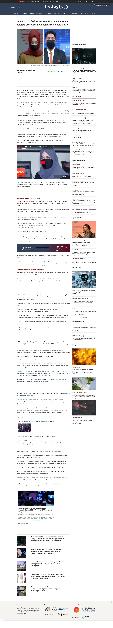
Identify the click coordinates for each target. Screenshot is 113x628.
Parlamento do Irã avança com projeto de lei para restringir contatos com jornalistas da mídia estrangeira (47, 564)
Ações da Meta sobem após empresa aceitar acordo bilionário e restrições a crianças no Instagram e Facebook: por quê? (46, 551)
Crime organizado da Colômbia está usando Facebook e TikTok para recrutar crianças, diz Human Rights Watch (46, 589)
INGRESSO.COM (30, 1)
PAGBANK (42, 1)
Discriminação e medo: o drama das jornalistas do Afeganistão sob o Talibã (36, 421)
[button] (98, 13)
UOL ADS (57, 1)
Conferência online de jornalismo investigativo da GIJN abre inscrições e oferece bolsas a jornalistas (82, 244)
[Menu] (5, 7)
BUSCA (79, 1)
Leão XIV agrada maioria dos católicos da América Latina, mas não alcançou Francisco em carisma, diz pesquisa (83, 153)
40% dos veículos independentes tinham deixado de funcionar (47, 379)
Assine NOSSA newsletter (102, 5)
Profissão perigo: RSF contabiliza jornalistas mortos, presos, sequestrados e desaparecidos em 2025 (83, 193)
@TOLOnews (63, 122)
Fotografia (93, 13)
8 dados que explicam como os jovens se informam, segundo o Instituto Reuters (82, 175)
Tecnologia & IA (39, 13)
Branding (32, 13)
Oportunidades (48, 13)
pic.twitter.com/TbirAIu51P (28, 124)
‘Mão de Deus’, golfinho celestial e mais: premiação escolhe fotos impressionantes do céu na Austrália (84, 422)
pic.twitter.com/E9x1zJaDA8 (25, 227)
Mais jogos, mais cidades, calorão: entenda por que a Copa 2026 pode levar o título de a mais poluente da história (84, 338)
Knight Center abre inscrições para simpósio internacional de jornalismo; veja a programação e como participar (83, 253)
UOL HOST (37, 1)
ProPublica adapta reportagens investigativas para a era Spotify (84, 104)
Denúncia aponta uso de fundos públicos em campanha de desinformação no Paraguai (83, 112)
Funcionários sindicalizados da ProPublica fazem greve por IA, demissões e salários (83, 131)
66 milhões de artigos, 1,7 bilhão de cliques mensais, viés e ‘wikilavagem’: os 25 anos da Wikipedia (83, 184)
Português (13, 7)
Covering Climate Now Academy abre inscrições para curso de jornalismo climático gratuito (84, 262)
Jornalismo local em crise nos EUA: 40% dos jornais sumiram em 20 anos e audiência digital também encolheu (84, 202)
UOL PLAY (52, 1)
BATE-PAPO (86, 1)
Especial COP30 (66, 13)
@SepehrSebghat (47, 122)
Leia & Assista (83, 13)
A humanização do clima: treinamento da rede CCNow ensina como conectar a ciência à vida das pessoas (84, 329)
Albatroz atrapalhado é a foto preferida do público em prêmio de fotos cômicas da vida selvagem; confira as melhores (83, 397)
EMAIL (93, 1)
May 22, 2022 (40, 129)
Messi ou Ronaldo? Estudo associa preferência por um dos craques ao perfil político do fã (84, 144)
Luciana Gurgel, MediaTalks (27, 70)
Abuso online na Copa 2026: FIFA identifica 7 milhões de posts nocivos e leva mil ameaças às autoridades (83, 167)
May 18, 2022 (42, 231)
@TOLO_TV (30, 223)
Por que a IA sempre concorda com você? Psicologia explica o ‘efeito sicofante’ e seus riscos (84, 292)
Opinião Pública (75, 13)
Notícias (16, 13)
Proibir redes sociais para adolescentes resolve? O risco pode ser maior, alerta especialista (82, 303)
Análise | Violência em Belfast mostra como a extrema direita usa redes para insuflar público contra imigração (84, 313)
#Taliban (22, 217)
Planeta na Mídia (57, 13)
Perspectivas (24, 13)
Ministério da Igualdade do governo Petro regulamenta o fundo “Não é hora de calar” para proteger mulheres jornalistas (83, 122)
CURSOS (47, 1)
